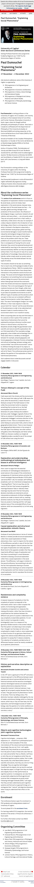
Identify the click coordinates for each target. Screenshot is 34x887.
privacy (32, 883)
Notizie (4, 13)
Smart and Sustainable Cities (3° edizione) (7, 874)
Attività (23, 13)
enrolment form (22, 808)
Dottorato (13, 13)
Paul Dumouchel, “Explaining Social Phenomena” (14, 19)
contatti (1, 881)
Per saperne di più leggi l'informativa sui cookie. (18, 7)
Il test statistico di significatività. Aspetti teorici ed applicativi (25, 874)
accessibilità (2, 882)
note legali (31, 881)
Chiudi (26, 8)
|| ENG (30, 13)
